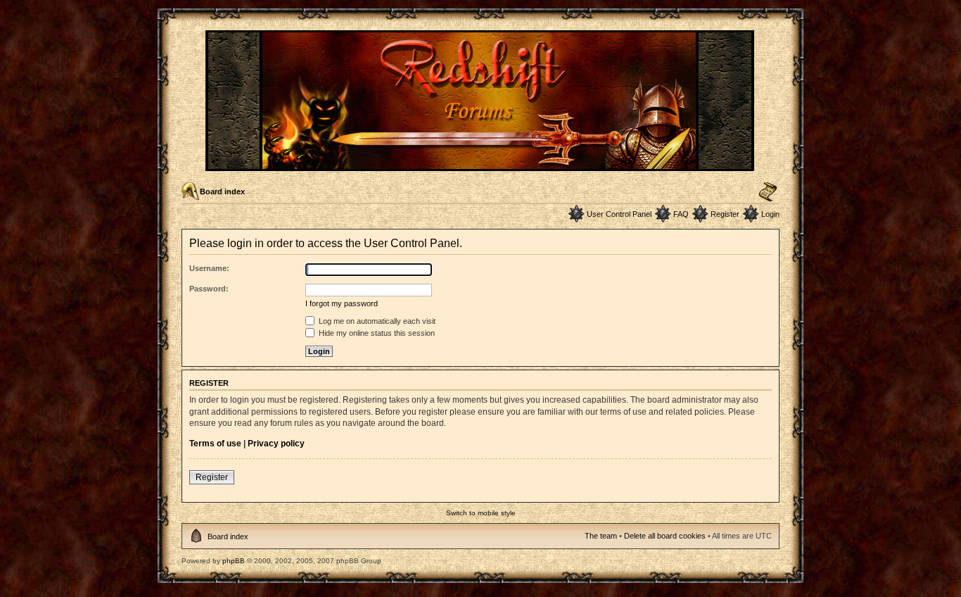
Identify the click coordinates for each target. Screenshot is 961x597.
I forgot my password (341, 303)
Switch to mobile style (481, 513)
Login (770, 214)
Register (725, 214)
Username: (209, 268)
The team (601, 536)
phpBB (233, 561)
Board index (222, 191)
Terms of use (215, 443)
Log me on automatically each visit (376, 321)
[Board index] (480, 165)
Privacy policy (276, 443)
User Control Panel (619, 214)
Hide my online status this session (376, 333)
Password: (209, 288)
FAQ (681, 214)
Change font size (767, 192)
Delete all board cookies (665, 536)
